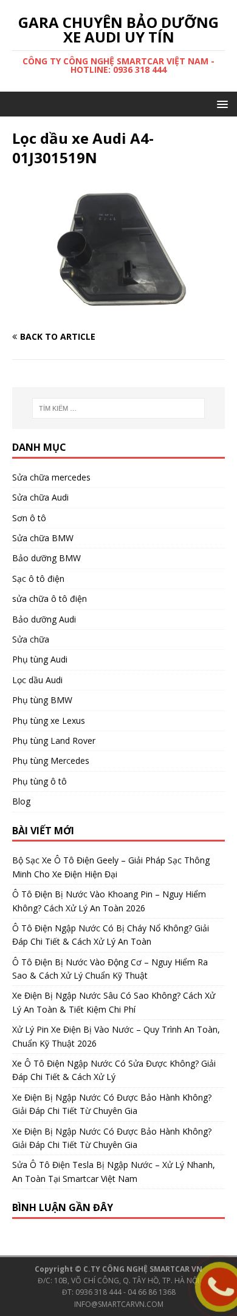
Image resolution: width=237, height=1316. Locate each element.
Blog (21, 801)
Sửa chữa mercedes (51, 477)
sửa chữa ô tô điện (49, 598)
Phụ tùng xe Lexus (48, 720)
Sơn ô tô (29, 518)
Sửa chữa (30, 639)
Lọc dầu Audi (37, 680)
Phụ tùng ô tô (39, 781)
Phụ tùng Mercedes (50, 760)
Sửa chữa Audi (40, 497)
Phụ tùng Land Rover (53, 740)
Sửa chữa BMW (43, 538)
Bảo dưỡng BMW (46, 558)
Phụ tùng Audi (39, 659)
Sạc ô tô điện (38, 578)
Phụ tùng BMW (42, 700)
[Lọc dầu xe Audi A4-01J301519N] (118, 313)
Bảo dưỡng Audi (44, 619)
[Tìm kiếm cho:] (119, 408)
